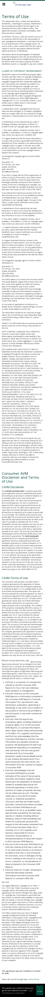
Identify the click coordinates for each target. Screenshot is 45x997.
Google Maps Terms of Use (28, 979)
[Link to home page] (23, 4)
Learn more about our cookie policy (17, 991)
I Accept (39, 990)
